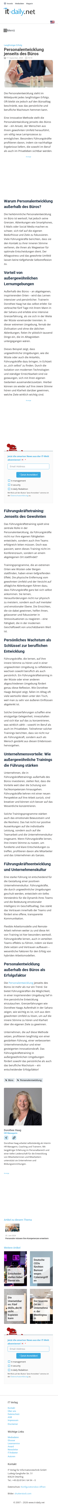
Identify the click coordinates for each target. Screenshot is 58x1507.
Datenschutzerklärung (19, 495)
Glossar (11, 1440)
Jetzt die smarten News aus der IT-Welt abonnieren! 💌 (28, 458)
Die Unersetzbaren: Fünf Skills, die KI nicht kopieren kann (15, 1308)
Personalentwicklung (21, 982)
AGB (10, 1417)
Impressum (13, 1420)
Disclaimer (13, 1424)
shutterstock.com (23, 1493)
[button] (9, 30)
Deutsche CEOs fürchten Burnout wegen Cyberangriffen (41, 1270)
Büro (10, 1080)
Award (11, 1446)
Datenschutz (13, 1414)
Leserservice (14, 1443)
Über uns (12, 1411)
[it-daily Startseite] (25, 12)
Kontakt (11, 1408)
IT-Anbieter (13, 1452)
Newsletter (13, 1449)
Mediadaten (13, 1437)
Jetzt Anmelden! (29, 474)
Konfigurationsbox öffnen (33, 1486)
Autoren (11, 1456)
